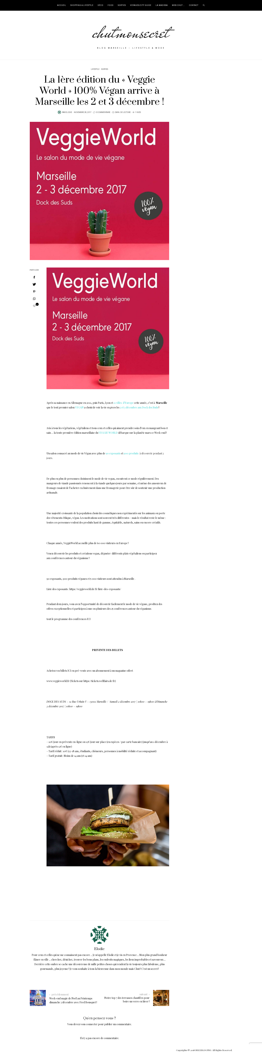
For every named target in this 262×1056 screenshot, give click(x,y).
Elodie (69, 112)
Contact (193, 5)
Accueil (61, 5)
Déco (100, 5)
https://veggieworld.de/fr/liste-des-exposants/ (95, 589)
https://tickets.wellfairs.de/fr (99, 681)
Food (111, 5)
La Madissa (162, 5)
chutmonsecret (131, 32)
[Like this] (34, 305)
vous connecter (88, 1024)
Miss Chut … (178, 5)
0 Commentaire (103, 112)
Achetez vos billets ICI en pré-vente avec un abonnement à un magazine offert (90, 670)
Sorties (122, 5)
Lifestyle (95, 69)
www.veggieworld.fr (58, 681)
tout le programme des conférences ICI (69, 619)
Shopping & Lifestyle (81, 5)
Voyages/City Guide (140, 5)
